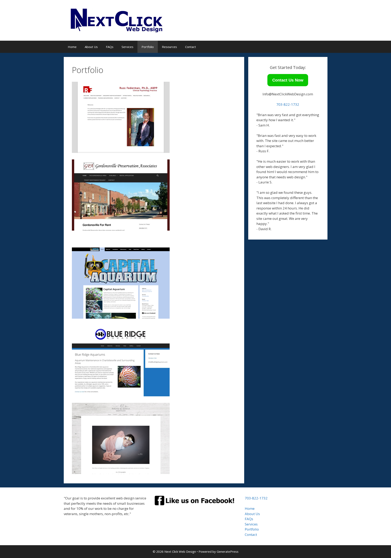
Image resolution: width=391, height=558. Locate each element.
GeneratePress (227, 551)
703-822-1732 (287, 104)
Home (72, 47)
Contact (190, 47)
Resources (169, 47)
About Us (91, 47)
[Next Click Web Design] (119, 20)
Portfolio (148, 47)
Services (127, 47)
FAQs (109, 47)
